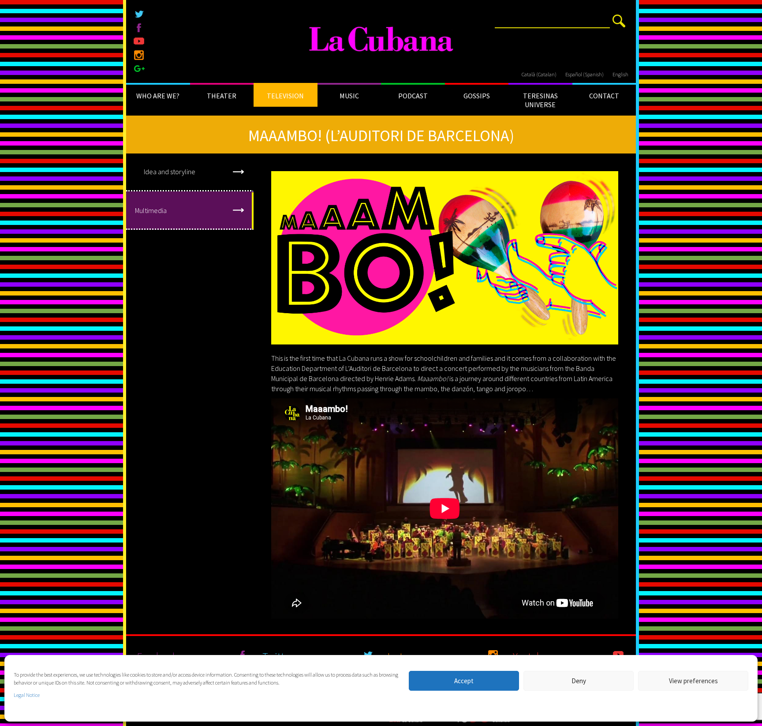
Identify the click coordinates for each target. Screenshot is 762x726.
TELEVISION (285, 95)
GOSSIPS (476, 95)
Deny (579, 681)
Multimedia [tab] (151, 210)
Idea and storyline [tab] (169, 171)
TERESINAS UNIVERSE (540, 100)
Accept (464, 681)
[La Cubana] (381, 39)
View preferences (693, 681)
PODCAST (413, 95)
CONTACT (604, 95)
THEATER (221, 95)
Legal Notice (27, 695)
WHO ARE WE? (157, 95)
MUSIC (349, 95)
